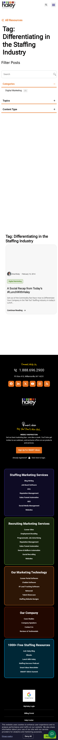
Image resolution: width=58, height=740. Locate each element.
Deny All (28, 736)
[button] (46, 5)
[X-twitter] (25, 384)
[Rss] (47, 384)
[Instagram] (40, 384)
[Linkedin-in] (18, 384)
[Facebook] (11, 384)
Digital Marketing (15, 281)
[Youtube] (33, 384)
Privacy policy (7, 736)
